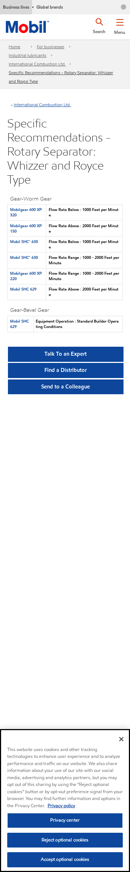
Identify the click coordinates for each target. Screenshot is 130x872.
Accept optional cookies (65, 859)
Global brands (49, 7)
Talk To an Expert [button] (65, 354)
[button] (119, 25)
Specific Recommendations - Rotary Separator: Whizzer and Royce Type (61, 76)
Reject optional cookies (65, 840)
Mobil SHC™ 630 (24, 241)
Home (14, 47)
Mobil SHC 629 (23, 289)
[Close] (121, 739)
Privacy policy (61, 806)
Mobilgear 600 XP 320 (26, 212)
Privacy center (65, 820)
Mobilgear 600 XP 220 (26, 276)
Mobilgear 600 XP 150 (26, 228)
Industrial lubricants (27, 55)
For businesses (50, 47)
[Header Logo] (27, 25)
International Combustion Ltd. (37, 64)
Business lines (16, 7)
